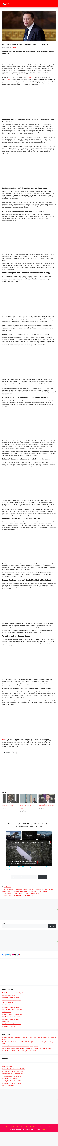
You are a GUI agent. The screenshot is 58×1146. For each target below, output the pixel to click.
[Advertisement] (29, 971)
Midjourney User (7, 1021)
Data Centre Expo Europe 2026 (11, 1078)
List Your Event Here (8, 1085)
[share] (49, 841)
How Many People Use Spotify (11, 997)
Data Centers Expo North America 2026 (13, 1073)
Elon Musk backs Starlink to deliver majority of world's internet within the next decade (28, 842)
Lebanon (5, 739)
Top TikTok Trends (7, 1005)
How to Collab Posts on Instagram (12, 1014)
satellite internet (17, 891)
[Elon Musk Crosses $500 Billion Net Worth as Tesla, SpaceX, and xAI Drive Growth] (10, 798)
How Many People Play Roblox (11, 1019)
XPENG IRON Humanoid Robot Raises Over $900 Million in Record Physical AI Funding (26, 1048)
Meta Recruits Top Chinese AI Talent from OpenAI (18, 895)
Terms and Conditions (46, 1127)
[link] (8, 842)
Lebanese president (41, 889)
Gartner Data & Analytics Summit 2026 (13, 1069)
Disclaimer (36, 1127)
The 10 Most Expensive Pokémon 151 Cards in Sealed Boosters (22, 893)
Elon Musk (19, 889)
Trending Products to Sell (9, 1002)
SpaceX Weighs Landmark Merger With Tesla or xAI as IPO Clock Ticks (46, 805)
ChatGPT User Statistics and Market (12, 1009)
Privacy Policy (20, 1127)
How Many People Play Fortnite (11, 1016)
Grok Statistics (6, 1012)
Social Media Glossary (8, 995)
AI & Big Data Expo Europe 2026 (11, 1076)
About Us (12, 1127)
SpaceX (10, 79)
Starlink (31, 77)
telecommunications (43, 891)
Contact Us (29, 1127)
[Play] (44, 835)
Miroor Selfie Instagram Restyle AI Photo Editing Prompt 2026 (20, 1046)
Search (4, 923)
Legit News (7, 887)
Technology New (32, 891)
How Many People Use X (9, 1026)
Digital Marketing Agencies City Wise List (14, 993)
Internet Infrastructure (29, 889)
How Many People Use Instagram (11, 1007)
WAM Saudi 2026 (7, 1066)
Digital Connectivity (9, 889)
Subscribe (42, 877)
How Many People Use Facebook (11, 1000)
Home (7, 1127)
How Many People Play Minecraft (11, 1024)
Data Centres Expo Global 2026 (11, 1083)
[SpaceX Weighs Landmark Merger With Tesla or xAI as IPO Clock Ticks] (47, 798)
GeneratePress (44, 1129)
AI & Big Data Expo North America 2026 (13, 1071)
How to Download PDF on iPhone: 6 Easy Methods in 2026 (19, 1051)
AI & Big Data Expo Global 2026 (11, 1081)
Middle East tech (7, 891)
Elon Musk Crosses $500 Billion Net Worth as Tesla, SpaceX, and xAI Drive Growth (10, 805)
